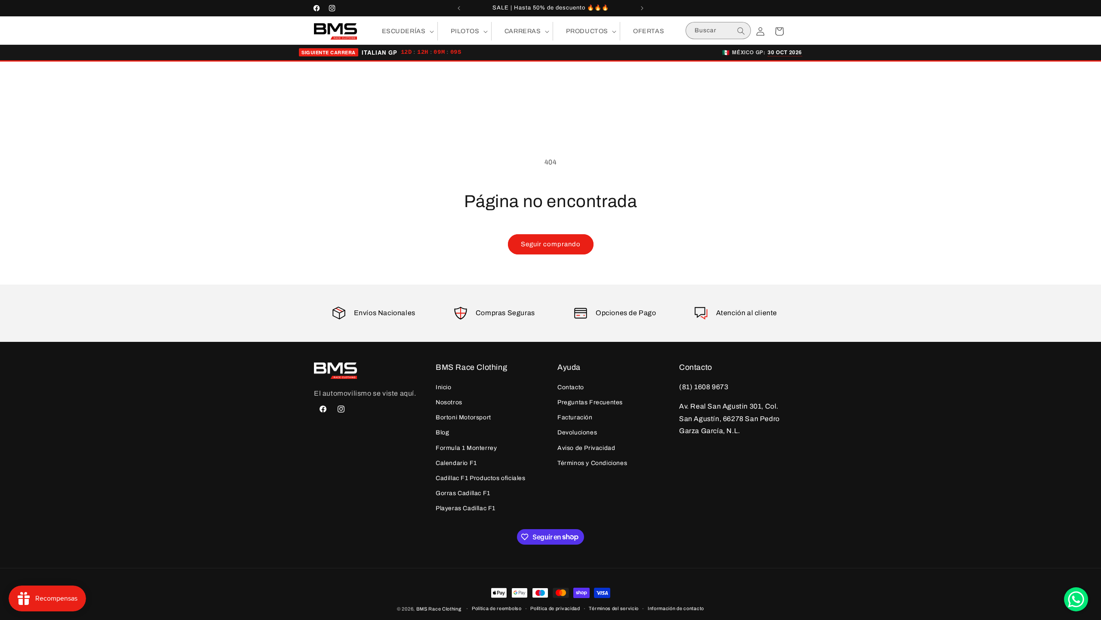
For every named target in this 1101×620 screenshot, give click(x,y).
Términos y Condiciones (592, 463)
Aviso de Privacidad (586, 448)
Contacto (570, 387)
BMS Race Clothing (438, 608)
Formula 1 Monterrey (466, 448)
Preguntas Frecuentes (590, 402)
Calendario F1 (456, 463)
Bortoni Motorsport (463, 417)
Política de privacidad (555, 608)
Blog (442, 432)
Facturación (575, 417)
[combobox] (718, 30)
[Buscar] (741, 31)
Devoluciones (577, 432)
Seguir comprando (551, 244)
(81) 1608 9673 (703, 387)
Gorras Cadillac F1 (463, 493)
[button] (403, 31)
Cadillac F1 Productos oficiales (481, 478)
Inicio (444, 387)
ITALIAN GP (379, 52)
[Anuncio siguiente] (642, 8)
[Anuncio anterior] (458, 8)
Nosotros (449, 402)
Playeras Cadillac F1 (465, 508)
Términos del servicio (614, 608)
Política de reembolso (497, 608)
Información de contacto (676, 608)
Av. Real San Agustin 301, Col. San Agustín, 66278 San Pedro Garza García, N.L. (729, 419)
